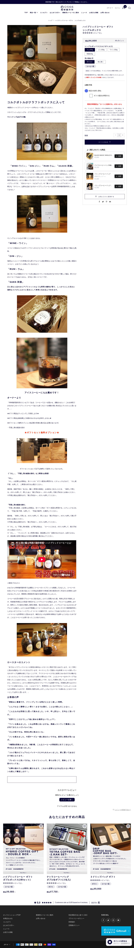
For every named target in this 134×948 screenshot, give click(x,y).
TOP (26, 12)
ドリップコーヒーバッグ (102, 174)
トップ (50, 20)
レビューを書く (67, 800)
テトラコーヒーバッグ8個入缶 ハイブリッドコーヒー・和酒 (103, 165)
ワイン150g (113, 49)
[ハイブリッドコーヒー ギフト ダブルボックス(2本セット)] (23, 849)
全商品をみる (8, 918)
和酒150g (90, 54)
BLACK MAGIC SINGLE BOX (103, 155)
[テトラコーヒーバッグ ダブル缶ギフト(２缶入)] (67, 849)
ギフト (51, 887)
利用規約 (72, 922)
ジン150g (101, 49)
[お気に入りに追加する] (41, 826)
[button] (87, 33)
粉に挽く (101, 62)
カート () (125, 7)
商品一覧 (33, 12)
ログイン (117, 8)
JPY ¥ (109, 8)
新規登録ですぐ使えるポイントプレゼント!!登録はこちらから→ (67, 2)
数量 (86, 135)
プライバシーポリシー (76, 918)
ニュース (84, 12)
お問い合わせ (105, 12)
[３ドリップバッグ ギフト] (110, 849)
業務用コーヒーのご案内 (70, 12)
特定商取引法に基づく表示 (78, 915)
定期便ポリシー (74, 925)
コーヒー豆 (90, 66)
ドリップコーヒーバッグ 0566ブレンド (103, 185)
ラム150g (90, 49)
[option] (41, 59)
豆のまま (90, 62)
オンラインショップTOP (12, 915)
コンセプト (44, 12)
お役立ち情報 (93, 12)
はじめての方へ (55, 12)
